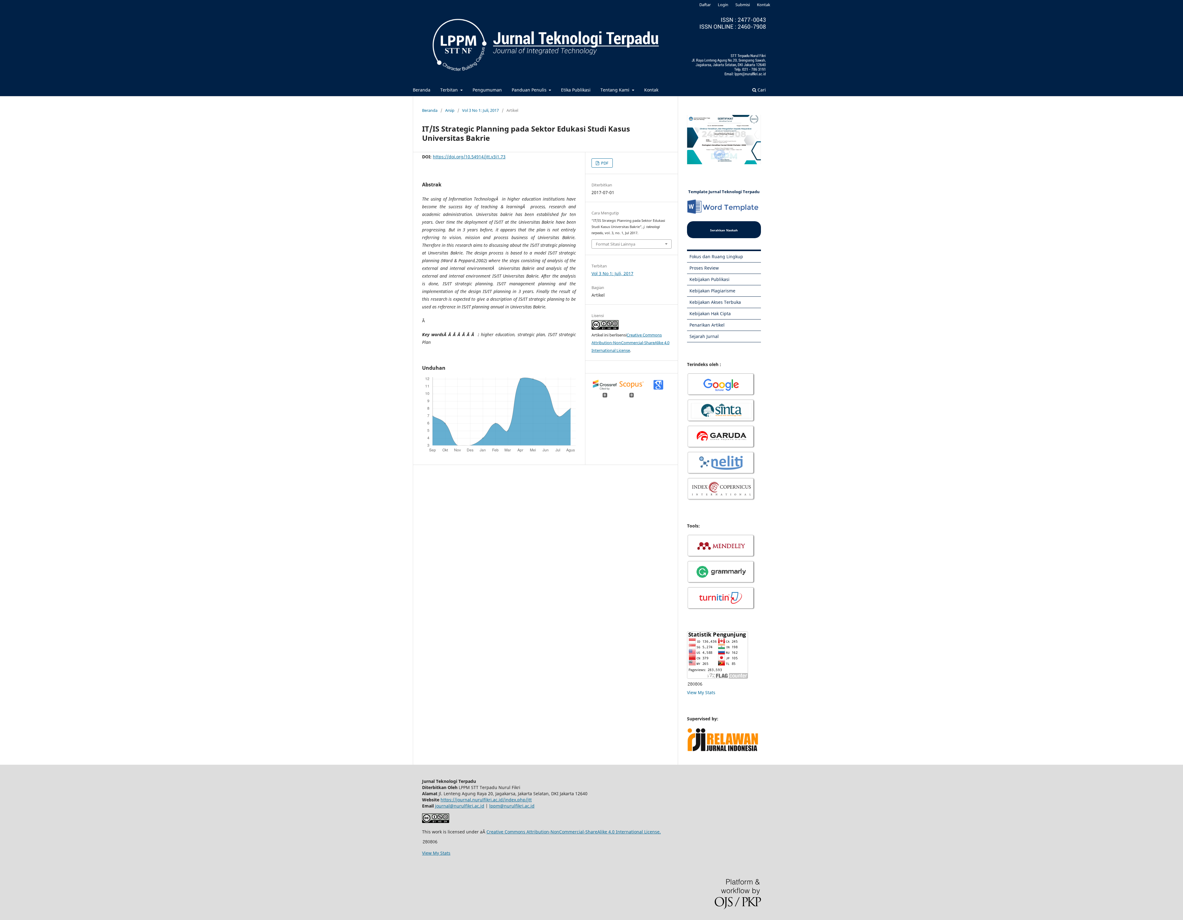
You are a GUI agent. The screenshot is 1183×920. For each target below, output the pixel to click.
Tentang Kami (615, 90)
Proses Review (704, 268)
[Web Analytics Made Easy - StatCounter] (695, 685)
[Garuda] (721, 447)
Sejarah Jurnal (704, 336)
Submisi (742, 4)
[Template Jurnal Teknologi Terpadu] (724, 213)
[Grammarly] (721, 582)
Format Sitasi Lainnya (615, 244)
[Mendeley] (721, 556)
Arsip (449, 110)
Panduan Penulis (530, 90)
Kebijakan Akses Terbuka (715, 302)
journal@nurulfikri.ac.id (459, 806)
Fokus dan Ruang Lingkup (716, 256)
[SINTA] (721, 421)
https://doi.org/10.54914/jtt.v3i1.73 (469, 157)
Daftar (705, 4)
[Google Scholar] (721, 395)
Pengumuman (487, 90)
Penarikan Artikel (707, 325)
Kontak (651, 90)
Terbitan (449, 90)
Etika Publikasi (576, 90)
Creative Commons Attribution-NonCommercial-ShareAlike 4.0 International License (630, 342)
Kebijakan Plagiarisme (712, 291)
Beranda (421, 90)
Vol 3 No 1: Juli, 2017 (480, 110)
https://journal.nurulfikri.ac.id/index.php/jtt (486, 800)
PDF (604, 163)
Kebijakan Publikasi (709, 279)
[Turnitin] (721, 609)
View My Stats (701, 692)
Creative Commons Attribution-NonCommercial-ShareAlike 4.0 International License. (573, 832)
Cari (761, 90)
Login (723, 4)
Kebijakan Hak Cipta (710, 313)
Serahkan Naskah (724, 230)
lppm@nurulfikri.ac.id (512, 806)
